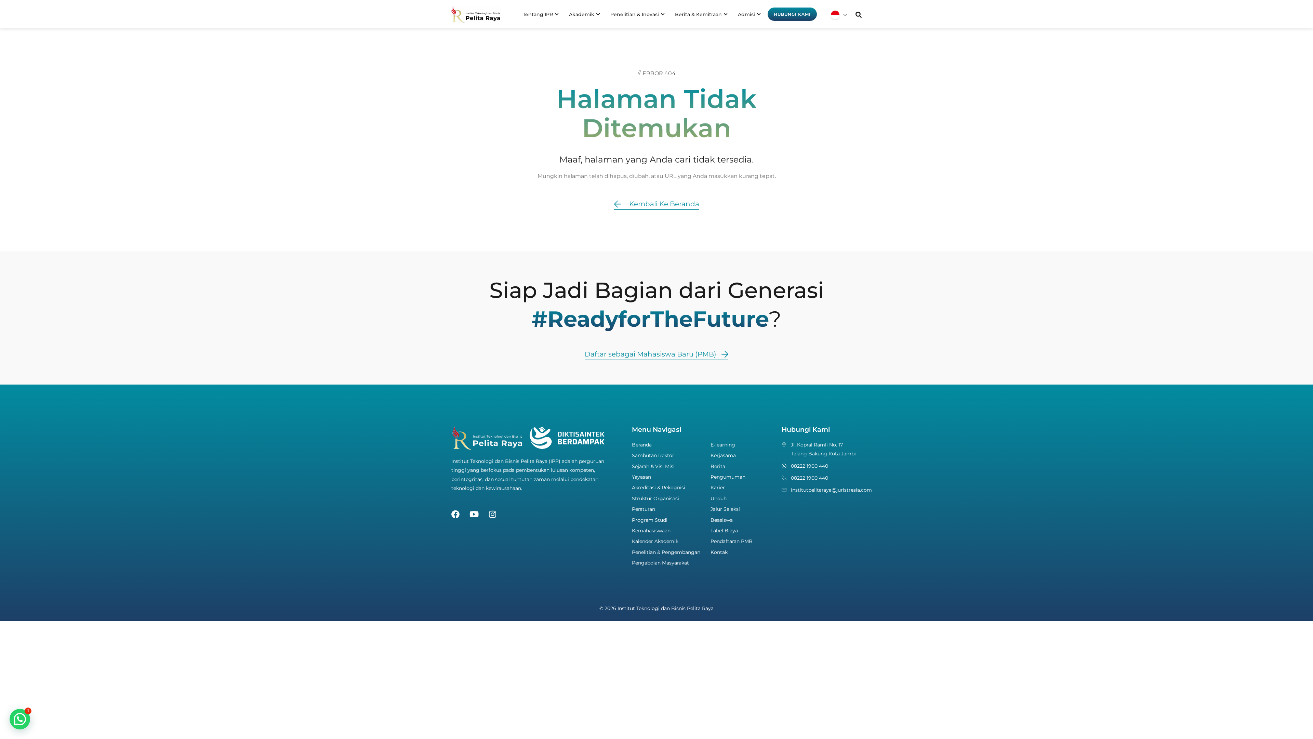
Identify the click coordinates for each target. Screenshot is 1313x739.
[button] (20, 719)
